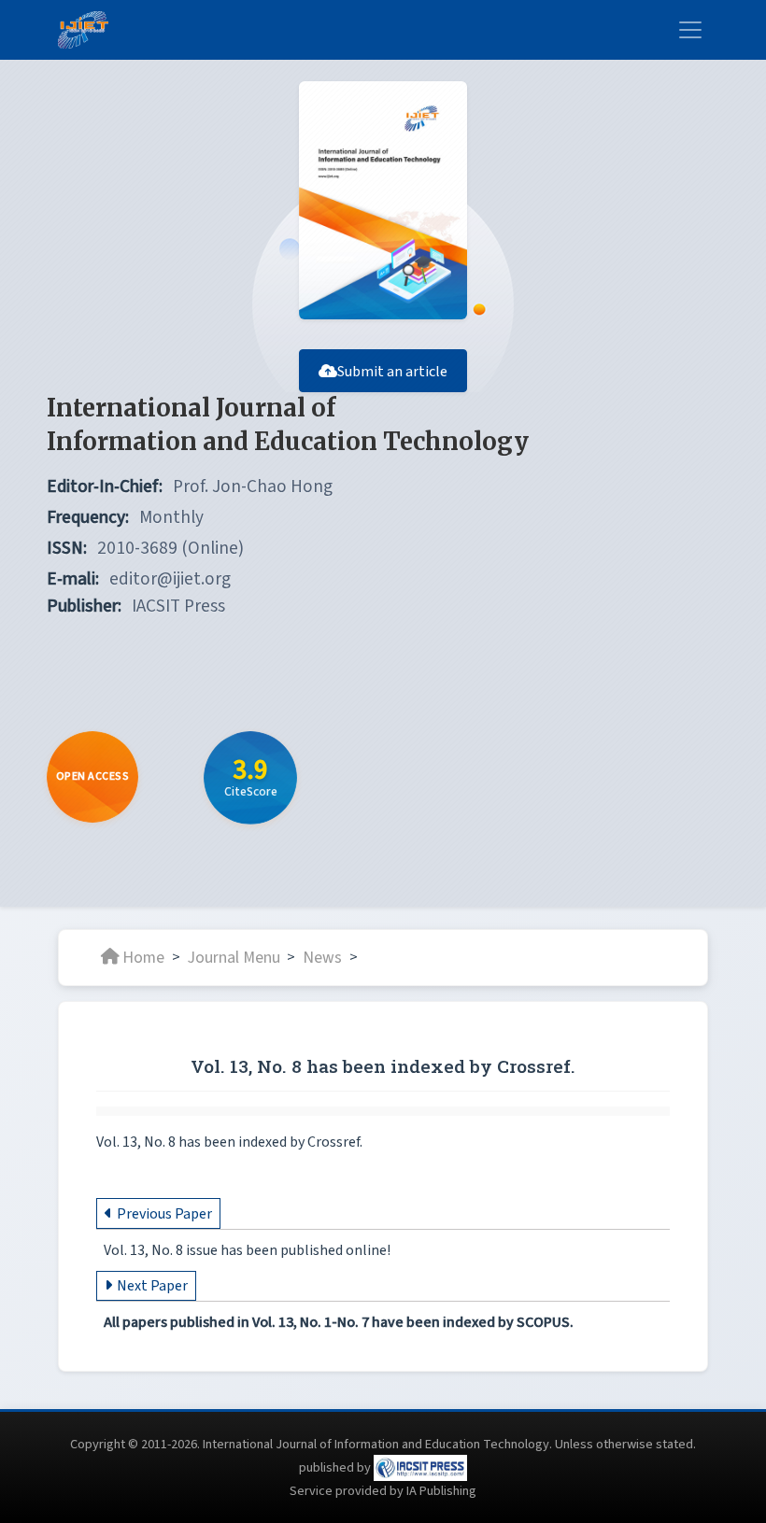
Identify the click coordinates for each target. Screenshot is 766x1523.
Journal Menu (234, 956)
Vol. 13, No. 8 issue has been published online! (247, 1250)
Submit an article (392, 371)
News (322, 956)
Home (143, 956)
